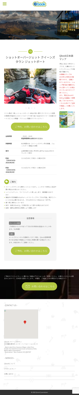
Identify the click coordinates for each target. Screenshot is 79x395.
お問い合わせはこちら (43, 286)
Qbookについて (9, 363)
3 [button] (32, 108)
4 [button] (35, 108)
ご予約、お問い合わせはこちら (31, 126)
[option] (30, 86)
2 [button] (29, 108)
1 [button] (26, 108)
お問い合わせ (8, 374)
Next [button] (54, 89)
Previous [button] (7, 89)
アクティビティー (10, 369)
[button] (25, 322)
